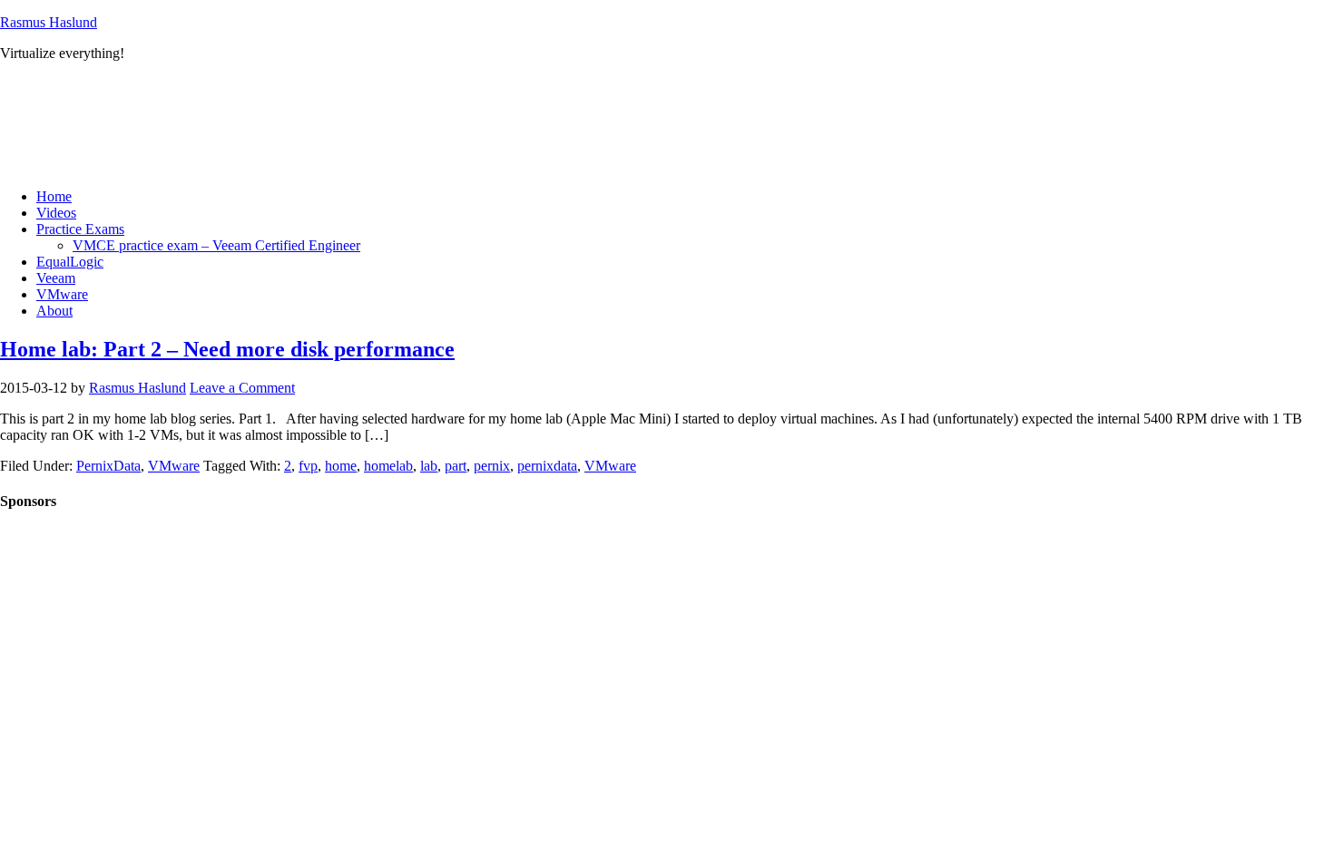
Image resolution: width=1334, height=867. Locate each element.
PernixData (108, 465)
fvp (308, 465)
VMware (174, 465)
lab (428, 465)
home (341, 465)
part (455, 465)
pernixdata (547, 465)
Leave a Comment (242, 387)
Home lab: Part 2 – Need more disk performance (227, 349)
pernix (492, 465)
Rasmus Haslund (48, 22)
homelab (388, 465)
